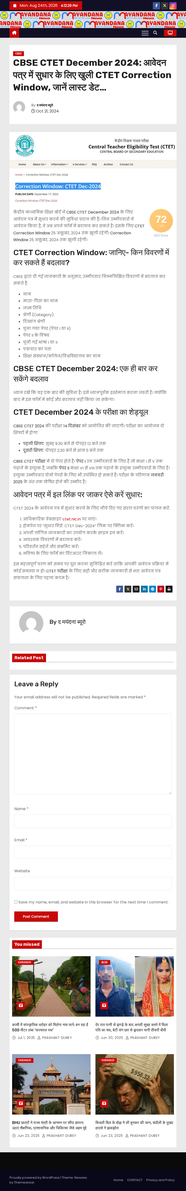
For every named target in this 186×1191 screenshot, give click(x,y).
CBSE (19, 53)
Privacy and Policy (160, 1180)
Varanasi (24, 962)
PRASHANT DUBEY (56, 1037)
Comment (25, 708)
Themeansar (24, 1182)
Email (20, 840)
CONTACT (134, 1180)
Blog (104, 962)
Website (22, 871)
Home (118, 1180)
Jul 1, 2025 (26, 1037)
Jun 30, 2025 (112, 1037)
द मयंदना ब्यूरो (45, 105)
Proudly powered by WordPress (34, 1177)
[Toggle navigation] (145, 33)
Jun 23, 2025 (29, 1135)
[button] (156, 33)
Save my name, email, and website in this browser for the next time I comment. (93, 902)
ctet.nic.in (71, 519)
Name (21, 809)
